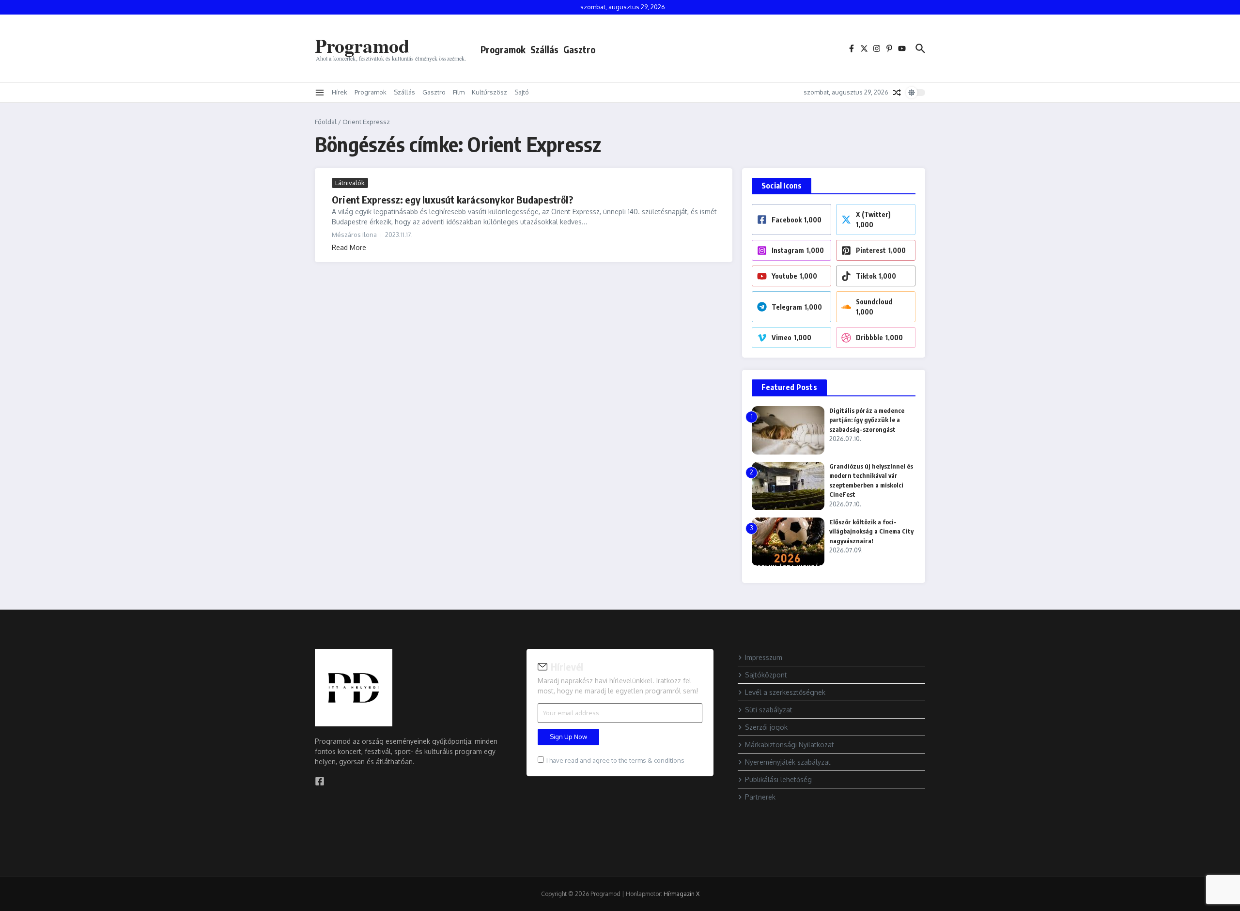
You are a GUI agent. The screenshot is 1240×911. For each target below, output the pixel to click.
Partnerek (760, 797)
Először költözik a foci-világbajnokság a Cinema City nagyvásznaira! (871, 531)
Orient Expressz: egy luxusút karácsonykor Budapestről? (452, 199)
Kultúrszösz (489, 92)
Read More (349, 247)
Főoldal (326, 122)
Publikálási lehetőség (778, 779)
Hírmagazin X (681, 893)
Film (459, 92)
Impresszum (763, 657)
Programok (503, 49)
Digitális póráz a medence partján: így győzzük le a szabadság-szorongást (866, 420)
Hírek (339, 92)
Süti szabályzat (768, 710)
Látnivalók (350, 183)
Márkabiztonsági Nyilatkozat (789, 744)
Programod (362, 45)
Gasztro (579, 49)
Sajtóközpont (766, 675)
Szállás (544, 49)
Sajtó (521, 92)
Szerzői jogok (766, 727)
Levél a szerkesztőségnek (785, 692)
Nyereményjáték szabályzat (788, 762)
